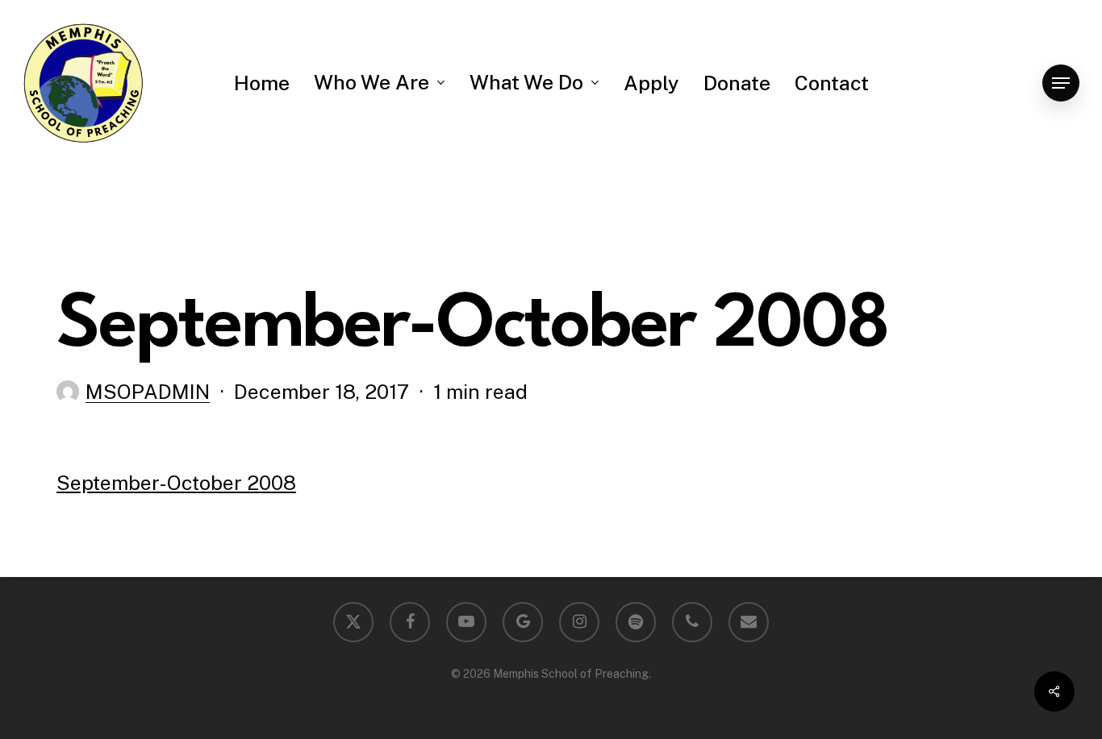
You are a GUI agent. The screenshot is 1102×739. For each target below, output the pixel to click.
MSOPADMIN (148, 392)
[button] (1060, 83)
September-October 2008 (176, 483)
